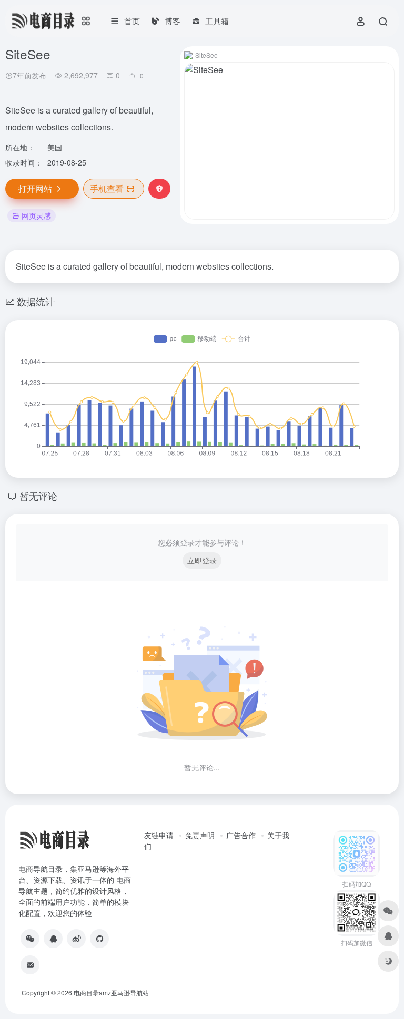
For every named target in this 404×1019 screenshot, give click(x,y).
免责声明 (200, 835)
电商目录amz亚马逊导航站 (111, 992)
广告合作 (241, 835)
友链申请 (159, 835)
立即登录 (202, 560)
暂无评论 (38, 495)
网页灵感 (36, 215)
